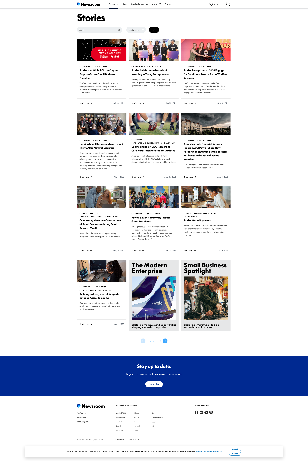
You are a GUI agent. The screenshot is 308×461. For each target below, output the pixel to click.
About (154, 4)
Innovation (101, 287)
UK (153, 426)
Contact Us (120, 439)
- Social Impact (134, 30)
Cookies (129, 439)
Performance (86, 67)
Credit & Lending (88, 290)
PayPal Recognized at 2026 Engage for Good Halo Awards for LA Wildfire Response (205, 74)
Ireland (137, 426)
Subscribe (154, 384)
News (125, 4)
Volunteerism (154, 67)
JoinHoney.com (83, 422)
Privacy (136, 439)
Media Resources (139, 4)
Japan (154, 413)
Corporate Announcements (145, 143)
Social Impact (101, 67)
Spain (154, 422)
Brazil (118, 426)
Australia (119, 422)
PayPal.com (81, 413)
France (136, 417)
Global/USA (121, 413)
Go (154, 30)
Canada (119, 430)
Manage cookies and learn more (208, 451)
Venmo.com (81, 417)
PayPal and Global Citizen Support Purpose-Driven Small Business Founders (99, 74)
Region (212, 4)
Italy (136, 430)
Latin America (157, 417)
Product (84, 213)
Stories (112, 4)
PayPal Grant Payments (197, 220)
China (136, 413)
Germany (137, 422)
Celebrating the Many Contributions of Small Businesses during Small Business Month (100, 224)
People (93, 213)
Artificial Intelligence (91, 217)
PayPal (213, 213)
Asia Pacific (120, 417)
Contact (168, 4)
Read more (84, 103)
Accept (235, 449)
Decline (235, 454)
